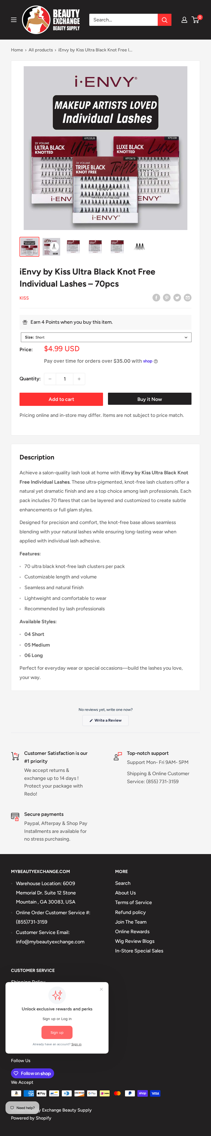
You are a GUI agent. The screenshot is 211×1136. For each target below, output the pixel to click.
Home (17, 49)
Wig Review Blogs (134, 941)
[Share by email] (187, 297)
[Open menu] (13, 20)
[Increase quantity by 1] (79, 379)
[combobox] (106, 337)
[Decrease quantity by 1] (50, 379)
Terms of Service (133, 902)
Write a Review (111, 722)
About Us (125, 893)
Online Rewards (132, 932)
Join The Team (130, 922)
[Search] (164, 20)
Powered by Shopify (31, 1118)
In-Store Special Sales (139, 951)
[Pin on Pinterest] (167, 297)
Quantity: (30, 379)
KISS (24, 298)
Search (123, 883)
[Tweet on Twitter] (177, 297)
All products (41, 49)
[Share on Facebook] (156, 297)
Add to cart (61, 399)
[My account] (184, 20)
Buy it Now (149, 399)
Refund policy (130, 912)
